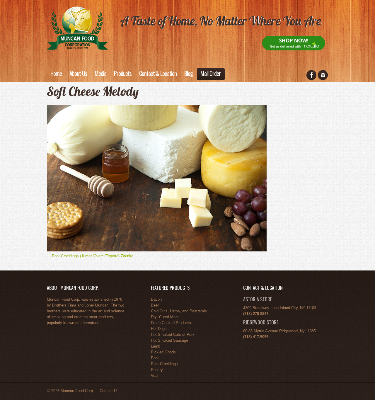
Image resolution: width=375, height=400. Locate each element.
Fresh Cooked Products (171, 323)
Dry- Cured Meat (165, 317)
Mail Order (210, 73)
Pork (155, 358)
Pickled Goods (163, 352)
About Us (78, 73)
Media (100, 73)
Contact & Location (158, 73)
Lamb (155, 346)
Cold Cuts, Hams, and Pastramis (179, 311)
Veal (154, 375)
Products (123, 73)
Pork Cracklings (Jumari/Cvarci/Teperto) (83, 256)
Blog (188, 73)
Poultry (157, 369)
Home (56, 73)
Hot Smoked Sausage (169, 340)
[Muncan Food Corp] (77, 27)
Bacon (156, 299)
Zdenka (129, 256)
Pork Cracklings (164, 364)
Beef (155, 305)
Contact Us (109, 391)
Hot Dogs (159, 328)
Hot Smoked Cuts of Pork (173, 334)
